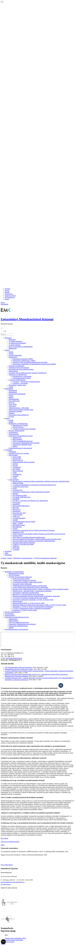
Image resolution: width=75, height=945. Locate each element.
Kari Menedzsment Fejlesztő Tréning (23, 521)
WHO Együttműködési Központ (22, 441)
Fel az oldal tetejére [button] (7, 865)
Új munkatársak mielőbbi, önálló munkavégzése (27, 582)
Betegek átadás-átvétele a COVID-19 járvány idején (28, 603)
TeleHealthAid (17, 474)
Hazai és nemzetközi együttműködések (21, 346)
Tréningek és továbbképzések (18, 374)
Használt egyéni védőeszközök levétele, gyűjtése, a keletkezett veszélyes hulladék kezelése (40, 589)
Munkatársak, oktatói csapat (17, 385)
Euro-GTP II (16, 502)
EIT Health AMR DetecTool (21, 497)
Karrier (7, 299)
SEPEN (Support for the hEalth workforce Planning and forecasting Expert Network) (38, 534)
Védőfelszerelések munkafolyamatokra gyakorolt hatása (29, 585)
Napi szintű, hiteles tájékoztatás (22, 584)
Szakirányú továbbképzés (16, 366)
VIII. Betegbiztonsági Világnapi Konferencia (18, 667)
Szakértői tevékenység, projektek (19, 453)
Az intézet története (15, 345)
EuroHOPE (16, 504)
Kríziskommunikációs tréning (21, 378)
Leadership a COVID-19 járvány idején (24, 610)
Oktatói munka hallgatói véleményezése (21, 409)
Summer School (17, 535)
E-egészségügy (13, 432)
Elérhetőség (8, 555)
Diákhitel (11, 413)
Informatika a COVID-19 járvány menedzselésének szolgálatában (32, 606)
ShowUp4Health (17, 471)
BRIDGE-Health (17, 483)
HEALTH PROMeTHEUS (21, 506)
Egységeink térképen (5, 884)
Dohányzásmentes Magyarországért (23, 462)
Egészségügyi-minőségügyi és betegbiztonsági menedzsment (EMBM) (34, 364)
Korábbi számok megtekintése (14, 940)
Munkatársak (13, 348)
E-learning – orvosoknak (20, 383)
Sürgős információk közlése (21, 578)
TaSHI (14, 472)
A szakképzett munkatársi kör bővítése (24, 580)
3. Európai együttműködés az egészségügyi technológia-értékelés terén (34, 485)
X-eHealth (15, 549)
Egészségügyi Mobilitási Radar (22, 444)
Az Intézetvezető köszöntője (17, 343)
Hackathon (8, 551)
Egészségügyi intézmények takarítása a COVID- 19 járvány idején (32, 599)
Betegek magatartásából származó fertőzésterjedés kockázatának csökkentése (36, 596)
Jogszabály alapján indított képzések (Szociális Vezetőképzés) (27, 373)
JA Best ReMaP (17, 514)
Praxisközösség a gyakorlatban (21, 376)
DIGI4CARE (16, 458)
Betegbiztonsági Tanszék (20, 425)
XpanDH (15, 476)
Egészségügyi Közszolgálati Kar (19, 415)
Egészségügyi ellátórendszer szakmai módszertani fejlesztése (31, 492)
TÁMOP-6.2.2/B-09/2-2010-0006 (23, 544)
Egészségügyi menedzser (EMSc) (22, 359)
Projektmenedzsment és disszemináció (20, 448)
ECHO (14, 488)
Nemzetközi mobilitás (15, 411)
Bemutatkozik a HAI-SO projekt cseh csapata (19, 669)
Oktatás (7, 350)
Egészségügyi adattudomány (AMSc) (24, 360)
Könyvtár (11, 402)
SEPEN (14, 446)
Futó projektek (13, 455)
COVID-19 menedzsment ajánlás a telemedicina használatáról (31, 608)
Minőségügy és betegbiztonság (18, 423)
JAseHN (15, 520)
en (5, 331)
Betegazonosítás (17, 601)
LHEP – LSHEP (17, 523)
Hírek (6, 553)
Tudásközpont (16, 437)
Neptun (7, 290)
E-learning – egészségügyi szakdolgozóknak (26, 381)
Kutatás (7, 418)
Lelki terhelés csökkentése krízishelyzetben (25, 592)
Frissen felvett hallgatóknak (17, 394)
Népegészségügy (14, 434)
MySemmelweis (10, 297)
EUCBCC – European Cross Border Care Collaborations (30, 500)
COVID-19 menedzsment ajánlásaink (24, 429)
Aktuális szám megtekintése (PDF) (15, 938)
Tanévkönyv (12, 406)
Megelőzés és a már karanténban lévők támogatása (28, 594)
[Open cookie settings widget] (3, 941)
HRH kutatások (17, 439)
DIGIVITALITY (17, 460)
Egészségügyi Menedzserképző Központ (27, 319)
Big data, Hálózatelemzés (16, 430)
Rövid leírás (4, 838)
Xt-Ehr (14, 478)
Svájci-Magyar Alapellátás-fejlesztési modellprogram (28, 537)
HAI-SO (15, 465)
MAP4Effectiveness (18, 525)
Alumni (11, 387)
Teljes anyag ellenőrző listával (10, 841)
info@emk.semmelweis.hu (14, 658)
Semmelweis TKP (18, 532)
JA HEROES (16, 467)
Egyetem (7, 288)
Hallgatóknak (9, 388)
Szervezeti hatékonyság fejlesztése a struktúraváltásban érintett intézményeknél (36, 539)
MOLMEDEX (17, 527)
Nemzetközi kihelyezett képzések (19, 367)
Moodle (7, 292)
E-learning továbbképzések (17, 380)
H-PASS (15, 464)
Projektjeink (8, 450)
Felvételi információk (15, 355)
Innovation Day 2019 (19, 513)
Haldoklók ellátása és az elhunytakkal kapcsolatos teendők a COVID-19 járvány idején (39, 605)
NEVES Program (17, 427)
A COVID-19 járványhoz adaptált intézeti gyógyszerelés (29, 598)
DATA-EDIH (16, 457)
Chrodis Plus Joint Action (20, 486)
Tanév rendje (13, 404)
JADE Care (16, 516)
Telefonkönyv (9, 294)
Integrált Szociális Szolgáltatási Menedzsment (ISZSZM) (29, 362)
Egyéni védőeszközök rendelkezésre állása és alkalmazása (30, 587)
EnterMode (15, 499)
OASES (15, 528)
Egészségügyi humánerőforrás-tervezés (21, 436)
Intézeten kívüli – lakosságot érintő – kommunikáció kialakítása (31, 591)
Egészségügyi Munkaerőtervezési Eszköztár (26, 443)
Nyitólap (3, 558)
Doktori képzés (13, 371)
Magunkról (8, 338)
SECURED (16, 469)
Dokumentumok (14, 399)
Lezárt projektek (14, 479)
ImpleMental (16, 511)
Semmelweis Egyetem (7, 942)
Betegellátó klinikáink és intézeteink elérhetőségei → (13, 882)
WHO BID (15, 548)
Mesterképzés (13, 357)
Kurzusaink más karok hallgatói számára (21, 369)
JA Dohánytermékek (18, 518)
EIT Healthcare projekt (19, 495)
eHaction (15, 493)
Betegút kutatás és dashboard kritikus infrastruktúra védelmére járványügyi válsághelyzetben (40, 481)
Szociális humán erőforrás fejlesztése (23, 542)
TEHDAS (15, 546)
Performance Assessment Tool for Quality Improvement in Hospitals (33, 530)
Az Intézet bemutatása (15, 341)
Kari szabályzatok (14, 401)
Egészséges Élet (17, 490)
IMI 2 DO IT (16, 509)
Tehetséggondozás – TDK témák (19, 408)
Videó (2, 845)
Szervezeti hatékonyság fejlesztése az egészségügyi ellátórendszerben (33, 541)
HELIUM (15, 507)
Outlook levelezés (10, 295)
